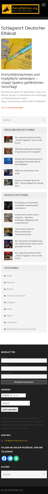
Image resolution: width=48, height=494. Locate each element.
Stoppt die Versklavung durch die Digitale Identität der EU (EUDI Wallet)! (28, 162)
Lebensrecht (11, 322)
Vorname (4, 357)
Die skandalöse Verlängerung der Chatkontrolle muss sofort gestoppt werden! (29, 244)
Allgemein (10, 282)
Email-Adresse (6, 373)
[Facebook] (4, 458)
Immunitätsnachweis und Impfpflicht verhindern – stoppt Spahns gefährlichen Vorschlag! (22, 80)
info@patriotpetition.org (15, 440)
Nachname (5, 365)
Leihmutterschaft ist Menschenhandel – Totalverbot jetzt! (24, 232)
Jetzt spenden (9, 409)
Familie (9, 309)
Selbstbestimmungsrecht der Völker (21, 329)
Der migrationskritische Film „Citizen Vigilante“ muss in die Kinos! (28, 140)
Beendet (10, 289)
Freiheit (9, 316)
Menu (44, 5)
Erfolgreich (10, 302)
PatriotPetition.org (15, 490)
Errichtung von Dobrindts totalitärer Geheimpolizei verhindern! (26, 205)
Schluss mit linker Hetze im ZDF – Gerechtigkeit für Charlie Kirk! (29, 183)
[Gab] (16, 458)
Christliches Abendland (15, 296)
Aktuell (9, 276)
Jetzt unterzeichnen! (12, 108)
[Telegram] (10, 458)
